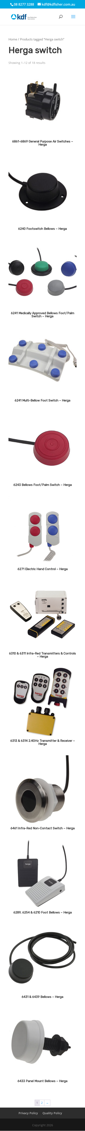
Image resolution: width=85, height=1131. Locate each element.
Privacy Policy (28, 1113)
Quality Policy (52, 1113)
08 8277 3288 (24, 4)
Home (12, 39)
